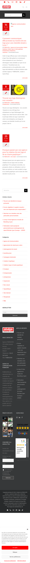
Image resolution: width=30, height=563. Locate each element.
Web (5, 301)
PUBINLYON (7, 47)
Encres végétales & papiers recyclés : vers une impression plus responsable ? (21, 349)
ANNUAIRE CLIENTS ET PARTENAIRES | (17, 503)
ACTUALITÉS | (22, 501)
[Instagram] (17, 417)
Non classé (13, 156)
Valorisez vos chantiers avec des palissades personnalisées (21, 362)
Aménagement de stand (10, 249)
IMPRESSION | (16, 497)
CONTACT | (6, 503)
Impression (5, 52)
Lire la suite (25, 78)
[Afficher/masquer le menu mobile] (27, 7)
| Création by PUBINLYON (21, 492)
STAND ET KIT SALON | (14, 501)
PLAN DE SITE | (8, 505)
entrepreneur (12, 50)
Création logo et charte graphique (15, 49)
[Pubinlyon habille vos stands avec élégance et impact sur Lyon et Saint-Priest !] (10, 434)
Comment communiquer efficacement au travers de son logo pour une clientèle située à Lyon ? (14, 41)
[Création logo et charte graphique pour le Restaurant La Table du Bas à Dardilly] (10, 429)
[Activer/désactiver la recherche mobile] (23, 7)
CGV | (24, 505)
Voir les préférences (15, 556)
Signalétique (7, 289)
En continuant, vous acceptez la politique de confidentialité (7, 472)
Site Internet (7, 293)
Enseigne (6, 269)
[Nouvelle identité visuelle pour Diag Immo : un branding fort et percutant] (10, 424)
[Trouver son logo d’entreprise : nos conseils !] (19, 90)
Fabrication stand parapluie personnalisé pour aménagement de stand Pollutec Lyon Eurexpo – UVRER (14, 228)
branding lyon (8, 253)
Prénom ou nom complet (6, 456)
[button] (27, 529)
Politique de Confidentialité (10, 560)
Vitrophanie (7, 297)
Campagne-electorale (10, 257)
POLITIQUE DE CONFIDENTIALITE (15, 506)
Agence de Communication (17, 47)
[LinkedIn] (19, 417)
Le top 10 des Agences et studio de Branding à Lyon (21, 372)
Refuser (15, 552)
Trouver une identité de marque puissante (20, 336)
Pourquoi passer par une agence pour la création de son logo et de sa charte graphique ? (14, 152)
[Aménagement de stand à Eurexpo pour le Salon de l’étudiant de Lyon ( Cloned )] (10, 419)
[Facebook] (22, 417)
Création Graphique (15, 102)
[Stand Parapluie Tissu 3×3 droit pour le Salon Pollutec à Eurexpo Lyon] (5, 434)
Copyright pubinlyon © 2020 (9, 492)
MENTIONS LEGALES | (17, 505)
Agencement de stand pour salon (13, 245)
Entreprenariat (5, 50)
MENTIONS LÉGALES (21, 560)
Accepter (15, 547)
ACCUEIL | (7, 494)
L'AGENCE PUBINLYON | (15, 494)
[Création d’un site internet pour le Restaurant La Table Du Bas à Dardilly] (5, 429)
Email (3, 463)
